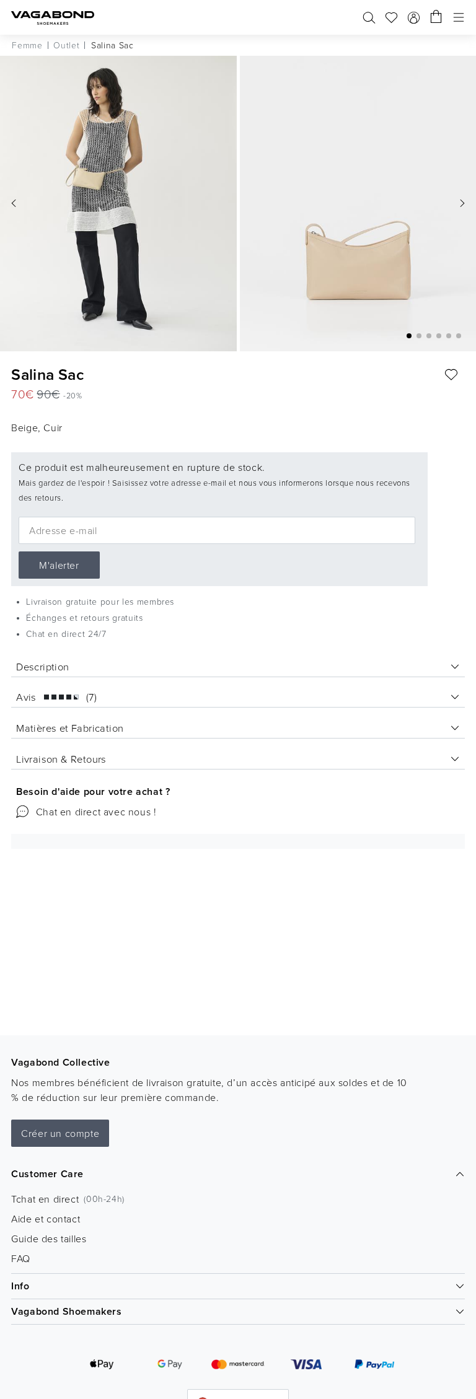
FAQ (20, 1258)
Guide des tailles (48, 1238)
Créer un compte (60, 1133)
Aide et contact (45, 1219)
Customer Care (47, 1174)
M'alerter (59, 565)
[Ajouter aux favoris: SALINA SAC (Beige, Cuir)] (451, 375)
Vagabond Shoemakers (66, 1311)
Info (20, 1286)
